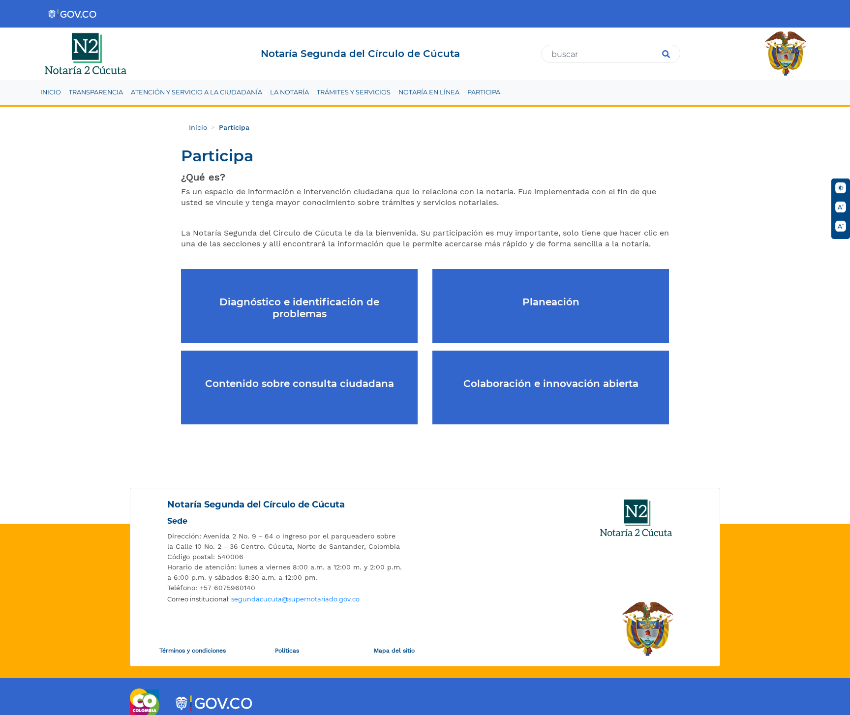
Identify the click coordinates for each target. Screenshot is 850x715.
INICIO (50, 92)
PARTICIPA (483, 92)
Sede (177, 521)
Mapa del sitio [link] (394, 650)
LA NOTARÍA (289, 92)
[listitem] (285, 541)
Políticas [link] (287, 650)
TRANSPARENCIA (96, 92)
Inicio (198, 127)
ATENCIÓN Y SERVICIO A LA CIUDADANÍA (196, 92)
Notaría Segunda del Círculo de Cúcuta (256, 504)
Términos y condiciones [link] (192, 650)
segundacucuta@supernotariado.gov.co (295, 599)
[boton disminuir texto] (840, 226)
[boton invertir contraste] (840, 187)
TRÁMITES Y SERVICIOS (354, 92)
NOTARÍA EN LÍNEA (428, 92)
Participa (234, 127)
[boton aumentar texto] (840, 207)
